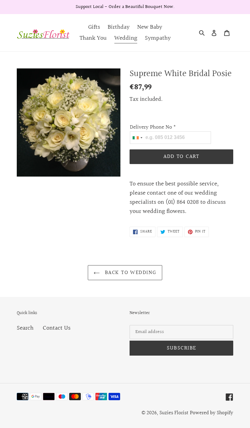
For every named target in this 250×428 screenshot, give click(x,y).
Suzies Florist (173, 413)
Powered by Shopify (211, 413)
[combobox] (137, 138)
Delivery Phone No (153, 127)
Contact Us (56, 328)
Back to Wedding (129, 272)
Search (25, 328)
